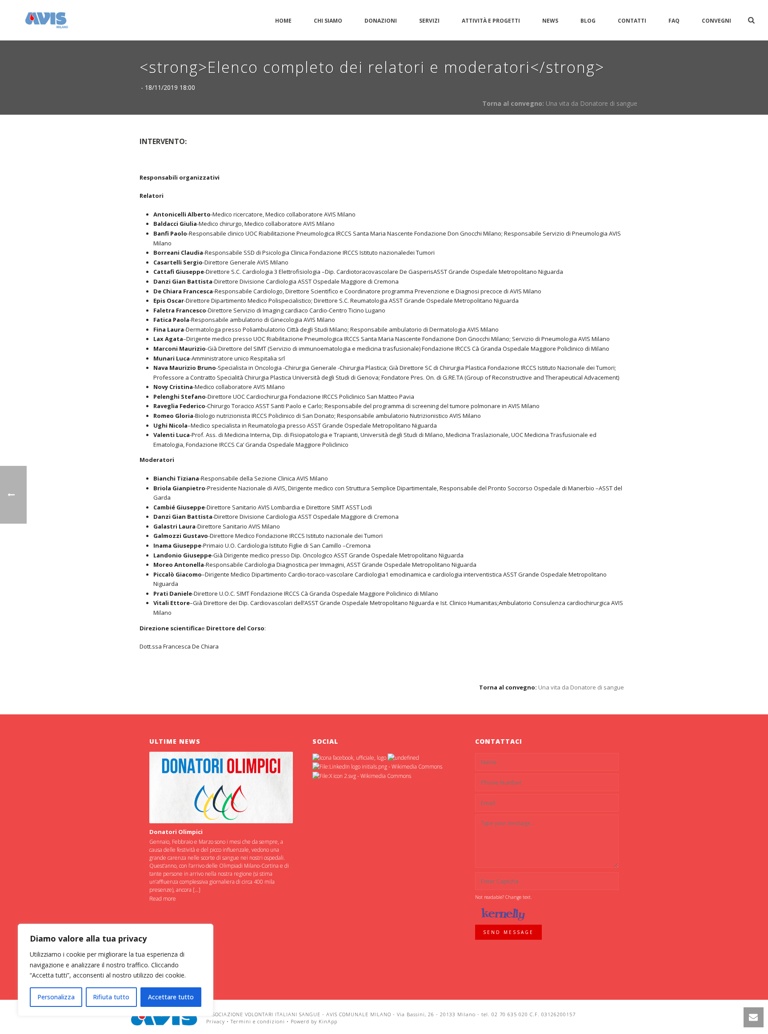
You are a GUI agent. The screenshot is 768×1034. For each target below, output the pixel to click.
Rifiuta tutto (111, 997)
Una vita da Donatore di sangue (591, 103)
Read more (162, 898)
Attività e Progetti (491, 20)
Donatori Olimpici (176, 832)
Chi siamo (328, 20)
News (550, 20)
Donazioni (380, 20)
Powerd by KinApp (314, 1021)
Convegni (716, 20)
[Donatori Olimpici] (221, 787)
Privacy (215, 1021)
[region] (115, 970)
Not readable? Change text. (503, 897)
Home (283, 20)
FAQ (674, 20)
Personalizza (56, 997)
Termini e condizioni (258, 1021)
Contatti (632, 20)
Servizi (429, 20)
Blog (588, 20)
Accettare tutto (171, 997)
